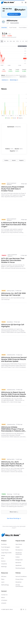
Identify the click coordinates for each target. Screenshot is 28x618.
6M (14, 41)
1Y (20, 41)
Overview (4, 27)
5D (5, 41)
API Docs (3, 576)
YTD (17, 41)
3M (11, 41)
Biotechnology (13, 79)
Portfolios (4, 544)
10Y (26, 41)
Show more (22, 76)
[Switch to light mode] (23, 609)
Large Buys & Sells (6, 552)
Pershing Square (20, 568)
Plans (2, 579)
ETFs (2, 558)
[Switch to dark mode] (25, 609)
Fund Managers (5, 547)
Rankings (4, 566)
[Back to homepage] (8, 2)
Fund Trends (12, 27)
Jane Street (19, 544)
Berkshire (18, 562)
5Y (23, 41)
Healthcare (4, 79)
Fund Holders (23, 27)
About (3, 597)
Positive (6, 160)
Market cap (14, 23)
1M (8, 41)
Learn (2, 582)
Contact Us (4, 594)
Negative (21, 160)
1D (2, 41)
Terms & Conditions (21, 576)
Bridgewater (19, 559)
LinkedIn (3, 603)
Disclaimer (19, 582)
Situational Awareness (19, 553)
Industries (4, 564)
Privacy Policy (19, 579)
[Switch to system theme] (21, 609)
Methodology (5, 585)
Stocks (3, 555)
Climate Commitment (19, 585)
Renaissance (19, 550)
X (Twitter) (4, 600)
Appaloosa (18, 565)
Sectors (3, 561)
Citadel (18, 547)
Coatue (18, 557)
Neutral (13, 160)
